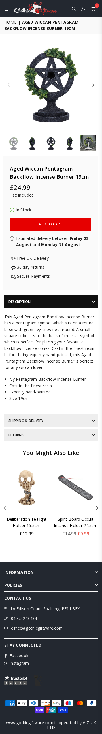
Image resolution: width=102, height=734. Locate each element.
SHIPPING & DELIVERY (26, 420)
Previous (8, 85)
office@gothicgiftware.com (37, 628)
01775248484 (24, 618)
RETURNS (16, 434)
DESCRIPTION (19, 301)
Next (93, 85)
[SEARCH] (74, 8)
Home (10, 22)
